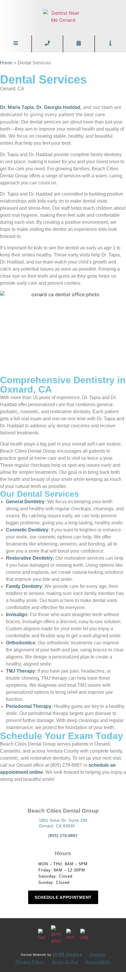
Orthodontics (20, 642)
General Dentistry (25, 501)
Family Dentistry (24, 586)
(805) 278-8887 (63, 835)
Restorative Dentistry (29, 558)
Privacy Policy (30, 962)
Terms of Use (65, 962)
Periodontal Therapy (28, 706)
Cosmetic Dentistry (27, 529)
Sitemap (97, 954)
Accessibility (98, 962)
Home (6, 62)
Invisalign (16, 614)
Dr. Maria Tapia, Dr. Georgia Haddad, (41, 107)
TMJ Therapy (20, 670)
